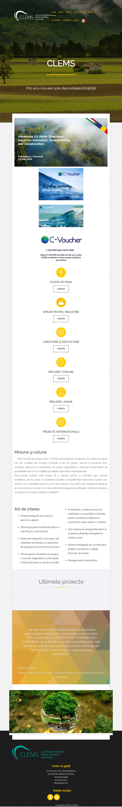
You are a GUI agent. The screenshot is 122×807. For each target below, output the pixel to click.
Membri (90, 12)
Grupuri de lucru (80, 12)
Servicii (61, 12)
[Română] (84, 20)
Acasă (54, 12)
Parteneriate (56, 20)
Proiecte (69, 12)
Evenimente (67, 20)
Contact (76, 20)
